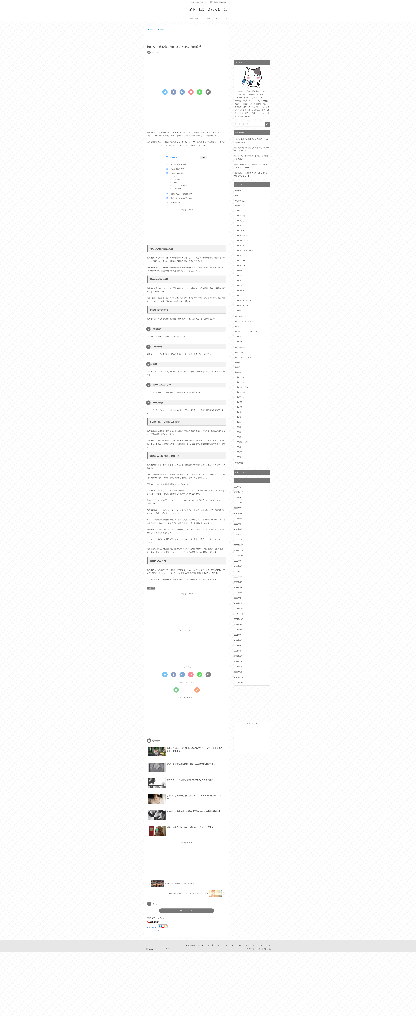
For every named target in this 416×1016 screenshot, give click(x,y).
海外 (240, 341)
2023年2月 (238, 534)
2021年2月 (238, 661)
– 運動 (174, 182)
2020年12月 (238, 672)
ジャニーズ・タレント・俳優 (247, 331)
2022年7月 (238, 571)
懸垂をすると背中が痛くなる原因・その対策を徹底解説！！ (251, 157)
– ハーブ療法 (176, 188)
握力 (238, 367)
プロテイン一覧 (242, 945)
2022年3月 (238, 593)
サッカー (242, 221)
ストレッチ (241, 347)
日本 (240, 336)
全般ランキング (152, 927)
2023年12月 (238, 492)
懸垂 (240, 402)
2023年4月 (238, 524)
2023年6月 (238, 513)
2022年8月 (238, 566)
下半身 (241, 397)
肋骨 (240, 407)
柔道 (240, 285)
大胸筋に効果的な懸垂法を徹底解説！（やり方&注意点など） (251, 140)
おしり (241, 377)
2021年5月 (238, 646)
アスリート (241, 206)
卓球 (240, 280)
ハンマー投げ (244, 235)
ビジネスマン (241, 352)
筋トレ (239, 372)
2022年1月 (238, 603)
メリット (242, 392)
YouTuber (240, 196)
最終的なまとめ (176, 202)
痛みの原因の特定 (177, 169)
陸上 (240, 310)
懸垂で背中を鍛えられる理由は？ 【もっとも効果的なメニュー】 (251, 166)
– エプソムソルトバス (179, 185)
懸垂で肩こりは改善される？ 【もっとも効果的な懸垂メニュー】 (251, 174)
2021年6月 (238, 640)
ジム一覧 (267, 945)
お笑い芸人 (241, 201)
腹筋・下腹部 (244, 442)
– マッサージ (176, 179)
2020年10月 (238, 683)
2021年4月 (238, 651)
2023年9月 (238, 497)
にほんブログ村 (153, 930)
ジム (238, 326)
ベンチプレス (244, 387)
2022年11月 (238, 550)
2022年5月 (238, 582)
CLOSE (204, 157)
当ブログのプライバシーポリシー (223, 945)
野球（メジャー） (245, 300)
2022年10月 (238, 556)
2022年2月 (238, 598)
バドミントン (244, 240)
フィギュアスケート (246, 250)
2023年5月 (238, 519)
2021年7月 (238, 635)
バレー (241, 245)
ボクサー (242, 260)
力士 (240, 275)
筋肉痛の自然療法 (177, 173)
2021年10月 (238, 619)
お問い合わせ (190, 945)
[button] (267, 124)
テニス (241, 231)
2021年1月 (238, 667)
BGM (239, 191)
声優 (238, 362)
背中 (240, 417)
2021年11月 (238, 614)
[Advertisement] (186, 37)
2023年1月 (238, 540)
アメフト (242, 216)
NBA (240, 211)
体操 (240, 270)
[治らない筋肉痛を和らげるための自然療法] (182, 92)
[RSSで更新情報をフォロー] (197, 690)
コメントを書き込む (186, 911)
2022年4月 (238, 587)
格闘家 (241, 290)
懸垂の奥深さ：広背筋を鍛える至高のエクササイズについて (251, 149)
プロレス (242, 255)
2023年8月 (238, 503)
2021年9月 (238, 624)
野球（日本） (244, 305)
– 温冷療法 (176, 177)
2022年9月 (238, 561)
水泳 (240, 295)
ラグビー (242, 265)
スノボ (241, 226)
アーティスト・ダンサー (245, 321)
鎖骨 (240, 452)
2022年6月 (238, 577)
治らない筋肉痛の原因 (179, 165)
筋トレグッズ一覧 (256, 945)
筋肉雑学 (152, 588)
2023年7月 (238, 508)
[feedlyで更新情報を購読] (176, 690)
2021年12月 (238, 609)
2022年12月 (238, 545)
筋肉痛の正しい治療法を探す (181, 194)
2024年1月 (238, 487)
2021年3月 (238, 656)
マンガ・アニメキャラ (244, 357)
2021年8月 (238, 630)
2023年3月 (238, 529)
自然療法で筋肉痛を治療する (181, 198)
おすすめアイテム (203, 945)
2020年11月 (238, 677)
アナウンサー (241, 316)
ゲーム (241, 382)
